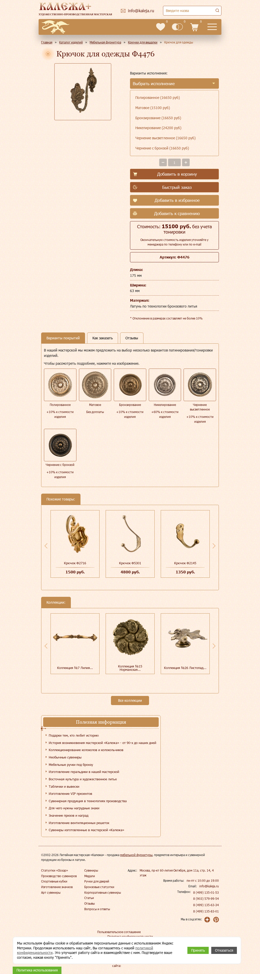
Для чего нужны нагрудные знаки (74, 808)
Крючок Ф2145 (185, 563)
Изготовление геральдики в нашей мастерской (84, 772)
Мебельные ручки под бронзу (71, 765)
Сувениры (91, 870)
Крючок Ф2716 (75, 563)
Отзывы (89, 903)
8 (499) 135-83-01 (206, 911)
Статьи (89, 898)
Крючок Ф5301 (130, 563)
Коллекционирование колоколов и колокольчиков (86, 750)
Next (214, 545)
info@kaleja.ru (209, 886)
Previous (45, 545)
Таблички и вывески (64, 786)
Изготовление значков (57, 887)
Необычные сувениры (65, 757)
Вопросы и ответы (97, 909)
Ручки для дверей (96, 881)
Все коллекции (130, 700)
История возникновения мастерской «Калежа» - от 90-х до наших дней (102, 743)
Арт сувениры (50, 892)
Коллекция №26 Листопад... (185, 668)
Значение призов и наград (68, 815)
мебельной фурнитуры (136, 855)
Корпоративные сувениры (102, 892)
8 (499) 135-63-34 (206, 905)
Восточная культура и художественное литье (83, 779)
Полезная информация (101, 722)
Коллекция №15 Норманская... (130, 668)
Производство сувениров (59, 876)
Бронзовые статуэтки (99, 887)
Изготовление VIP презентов (70, 794)
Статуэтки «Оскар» (54, 870)
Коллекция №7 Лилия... (75, 668)
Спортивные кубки (54, 881)
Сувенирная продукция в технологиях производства (88, 801)
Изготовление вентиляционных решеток (79, 823)
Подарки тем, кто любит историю (74, 735)
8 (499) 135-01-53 (206, 892)
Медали (89, 876)
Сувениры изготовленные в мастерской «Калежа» (86, 830)
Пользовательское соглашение (119, 932)
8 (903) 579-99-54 (206, 898)
